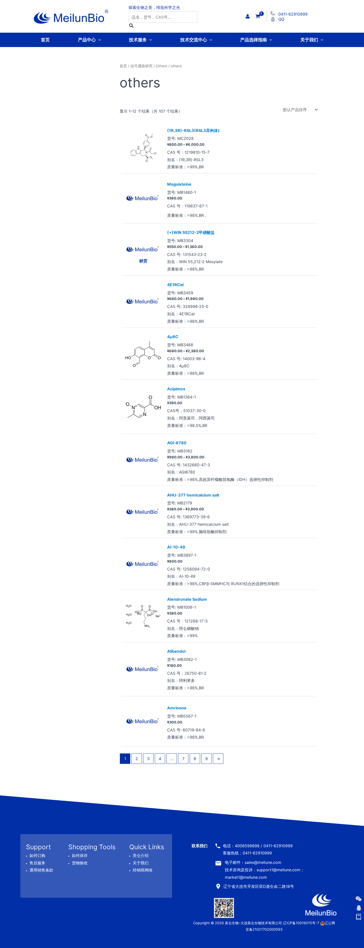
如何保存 (80, 855)
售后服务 (37, 862)
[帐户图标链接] (247, 16)
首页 (45, 39)
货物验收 (80, 862)
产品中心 (87, 39)
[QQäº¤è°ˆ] (359, 908)
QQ (281, 19)
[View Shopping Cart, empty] (258, 16)
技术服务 (138, 39)
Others (161, 66)
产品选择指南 (253, 39)
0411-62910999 (293, 14)
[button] (98, 39)
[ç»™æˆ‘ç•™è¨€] (359, 917)
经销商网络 (143, 870)
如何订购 (37, 855)
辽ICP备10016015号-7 (301, 923)
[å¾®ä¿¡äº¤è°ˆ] (359, 898)
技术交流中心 (193, 39)
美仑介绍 (141, 855)
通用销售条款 (41, 870)
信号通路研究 (141, 66)
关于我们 (309, 39)
